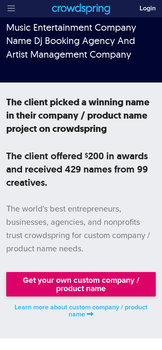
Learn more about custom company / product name (81, 310)
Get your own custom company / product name (81, 284)
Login (148, 8)
